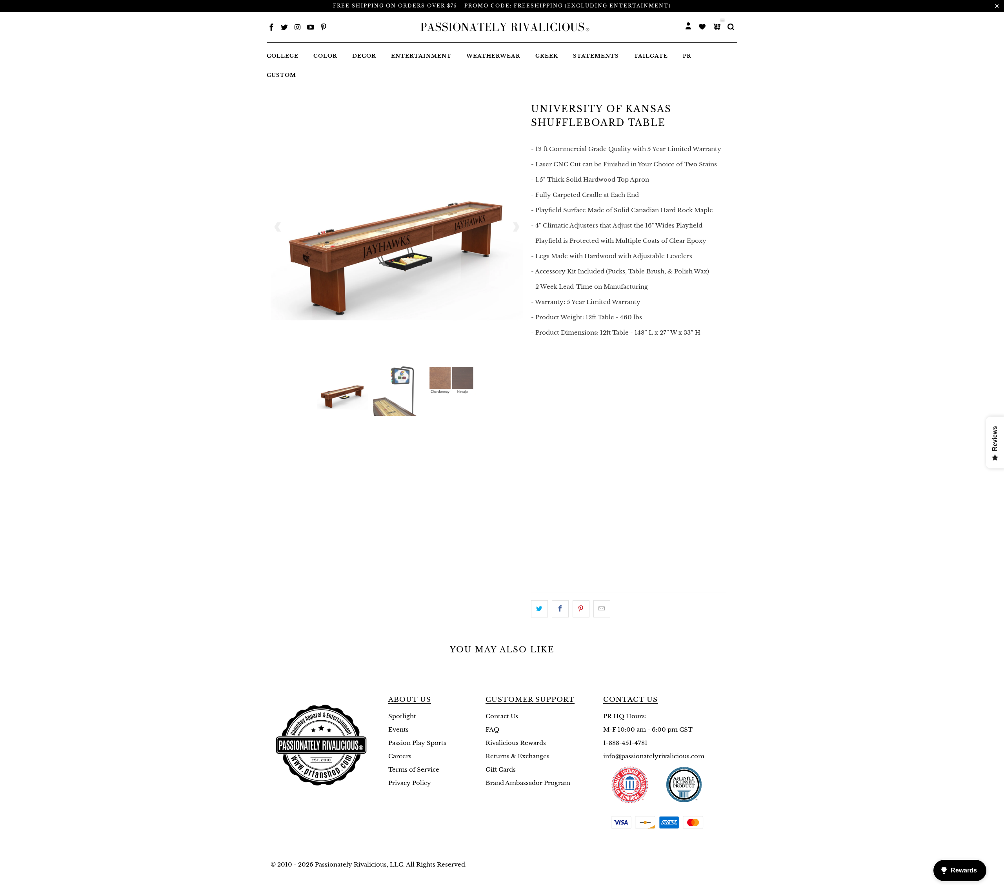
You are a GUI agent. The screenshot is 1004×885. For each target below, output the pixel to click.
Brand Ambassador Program (528, 783)
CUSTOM (281, 75)
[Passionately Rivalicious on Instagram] (297, 28)
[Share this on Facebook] (560, 608)
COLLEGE (282, 56)
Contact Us (502, 716)
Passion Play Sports (417, 743)
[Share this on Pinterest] (581, 608)
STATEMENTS (596, 56)
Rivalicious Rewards (516, 743)
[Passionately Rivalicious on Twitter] (284, 28)
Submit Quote (628, 575)
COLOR (325, 56)
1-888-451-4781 (625, 743)
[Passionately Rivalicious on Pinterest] (323, 28)
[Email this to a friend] (601, 608)
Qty (537, 363)
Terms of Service (413, 769)
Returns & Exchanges (517, 756)
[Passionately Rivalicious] (502, 27)
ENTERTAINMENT (421, 56)
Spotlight (402, 716)
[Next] (516, 227)
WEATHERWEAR (493, 56)
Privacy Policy (409, 783)
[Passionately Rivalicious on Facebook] (271, 28)
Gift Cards (501, 769)
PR (687, 56)
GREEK (546, 56)
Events (398, 729)
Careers (399, 756)
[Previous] (278, 227)
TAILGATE (651, 56)
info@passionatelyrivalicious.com (653, 756)
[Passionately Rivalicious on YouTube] (310, 28)
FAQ (492, 729)
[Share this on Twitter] (539, 608)
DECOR (364, 56)
